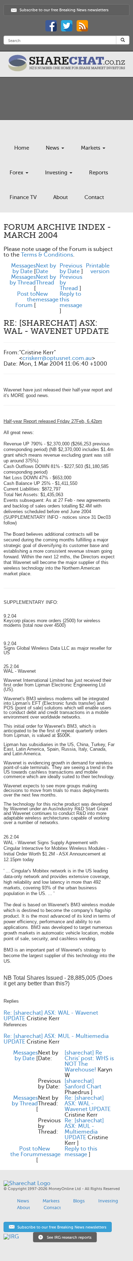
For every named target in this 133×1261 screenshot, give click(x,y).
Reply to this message (81, 1152)
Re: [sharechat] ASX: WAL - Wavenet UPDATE (88, 1103)
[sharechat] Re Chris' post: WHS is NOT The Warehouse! (89, 1061)
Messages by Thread (23, 280)
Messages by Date (23, 269)
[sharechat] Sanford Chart (83, 1084)
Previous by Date (71, 269)
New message (47, 297)
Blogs (79, 1200)
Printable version (98, 269)
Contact (94, 197)
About (60, 197)
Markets (91, 148)
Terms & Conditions (47, 255)
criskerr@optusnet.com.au (57, 358)
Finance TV (23, 197)
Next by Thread (46, 280)
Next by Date (46, 269)
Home (21, 148)
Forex (17, 172)
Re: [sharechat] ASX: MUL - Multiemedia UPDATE (84, 1129)
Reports (98, 172)
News (53, 148)
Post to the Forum (24, 1152)
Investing (57, 172)
